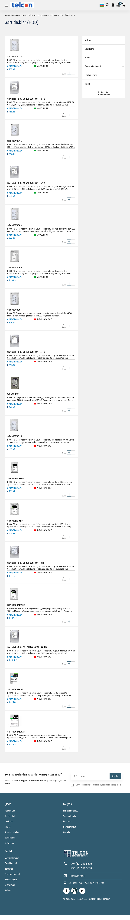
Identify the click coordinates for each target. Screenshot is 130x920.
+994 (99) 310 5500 (80, 868)
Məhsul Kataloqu (70, 810)
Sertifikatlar (10, 837)
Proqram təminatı (12, 874)
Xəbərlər (8, 890)
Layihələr (9, 821)
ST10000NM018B (16, 605)
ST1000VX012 (14, 56)
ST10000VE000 (15, 689)
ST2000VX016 (14, 141)
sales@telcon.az (76, 875)
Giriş (112, 5)
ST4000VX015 (14, 436)
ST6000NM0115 (15, 520)
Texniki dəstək (11, 863)
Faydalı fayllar (11, 879)
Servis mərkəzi (69, 827)
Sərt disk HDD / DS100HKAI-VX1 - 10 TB (27, 647)
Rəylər (7, 827)
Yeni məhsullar (69, 816)
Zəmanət (9, 868)
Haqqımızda (10, 810)
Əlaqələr (67, 832)
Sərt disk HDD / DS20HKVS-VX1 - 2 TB (26, 98)
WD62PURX (13, 394)
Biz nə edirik (10, 816)
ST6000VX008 (14, 225)
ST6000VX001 (14, 309)
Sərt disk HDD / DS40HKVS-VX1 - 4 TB (26, 352)
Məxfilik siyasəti (12, 858)
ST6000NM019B (15, 478)
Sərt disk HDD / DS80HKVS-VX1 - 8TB (26, 563)
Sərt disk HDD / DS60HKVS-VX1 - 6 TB (26, 183)
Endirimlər (67, 821)
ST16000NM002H (16, 731)
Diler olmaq (10, 885)
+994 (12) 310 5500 (80, 863)
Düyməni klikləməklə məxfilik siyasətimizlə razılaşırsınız (98, 785)
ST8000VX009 (14, 267)
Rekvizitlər (9, 843)
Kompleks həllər (12, 832)
